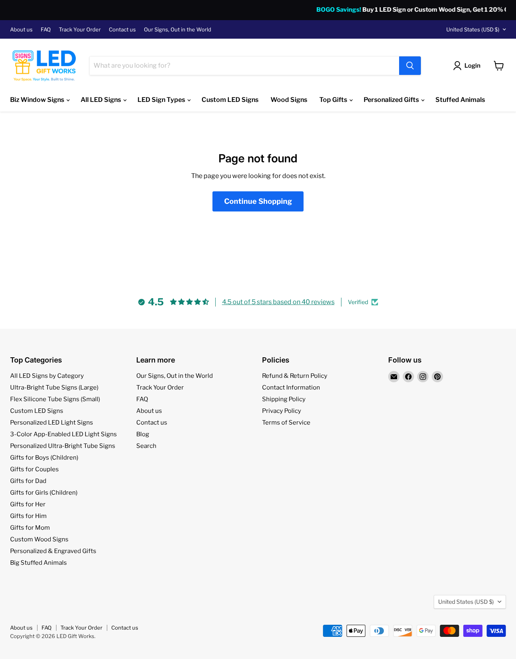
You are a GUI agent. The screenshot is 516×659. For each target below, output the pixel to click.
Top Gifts (333, 100)
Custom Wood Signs (39, 539)
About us (21, 30)
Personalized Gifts (392, 100)
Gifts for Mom (30, 527)
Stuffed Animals (460, 100)
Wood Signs (288, 100)
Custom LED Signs (230, 100)
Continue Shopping (258, 201)
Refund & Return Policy (294, 375)
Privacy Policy (281, 410)
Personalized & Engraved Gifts (53, 551)
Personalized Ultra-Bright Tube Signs (62, 446)
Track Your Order (80, 30)
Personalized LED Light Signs (51, 422)
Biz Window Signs (37, 100)
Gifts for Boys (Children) (44, 457)
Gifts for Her (28, 504)
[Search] (410, 65)
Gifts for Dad (28, 481)
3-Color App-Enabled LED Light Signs (63, 434)
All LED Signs (101, 100)
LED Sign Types (161, 100)
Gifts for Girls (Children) (43, 492)
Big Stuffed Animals (38, 562)
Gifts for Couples (34, 469)
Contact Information (291, 387)
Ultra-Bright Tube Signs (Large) (54, 387)
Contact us (122, 30)
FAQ (46, 30)
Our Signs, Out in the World (177, 30)
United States (472, 29)
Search (146, 446)
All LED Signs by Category (47, 375)
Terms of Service (286, 422)
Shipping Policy (284, 399)
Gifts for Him (28, 516)
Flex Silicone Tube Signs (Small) (55, 399)
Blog (142, 434)
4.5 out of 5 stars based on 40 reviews (278, 302)
